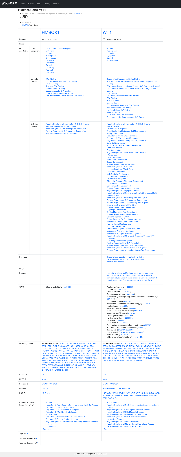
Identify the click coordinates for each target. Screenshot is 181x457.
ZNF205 (132, 360)
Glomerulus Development (116, 178)
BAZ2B (95, 343)
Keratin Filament (113, 402)
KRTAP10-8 (116, 353)
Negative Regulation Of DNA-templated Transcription (66, 128)
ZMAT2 (76, 367)
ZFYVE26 (69, 367)
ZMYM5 (83, 367)
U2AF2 (72, 365)
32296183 (77, 13)
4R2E (133, 393)
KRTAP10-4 (132, 351)
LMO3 (93, 353)
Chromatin (50, 50)
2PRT (118, 393)
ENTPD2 (83, 348)
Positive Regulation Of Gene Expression (122, 164)
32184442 (129, 318)
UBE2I (82, 365)
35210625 (126, 291)
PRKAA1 (45, 360)
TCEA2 (44, 365)
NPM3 (105, 355)
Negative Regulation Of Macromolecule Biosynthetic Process (130, 424)
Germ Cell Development (116, 143)
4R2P (138, 393)
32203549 (130, 287)
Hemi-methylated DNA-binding (118, 110)
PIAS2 (61, 358)
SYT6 (89, 362)
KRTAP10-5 (141, 351)
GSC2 (61, 353)
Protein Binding (52, 83)
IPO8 (141, 348)
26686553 (123, 306)
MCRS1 (53, 355)
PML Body (50, 72)
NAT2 (157, 353)
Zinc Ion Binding (113, 103)
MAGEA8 (141, 353)
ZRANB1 (139, 360)
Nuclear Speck (112, 60)
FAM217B (53, 351)
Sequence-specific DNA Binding (58, 91)
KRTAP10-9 (126, 353)
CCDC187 (79, 346)
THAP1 (122, 358)
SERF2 (155, 355)
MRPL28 (45, 358)
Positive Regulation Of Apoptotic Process (123, 188)
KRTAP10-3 (122, 351)
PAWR (121, 355)
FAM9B (158, 346)
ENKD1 (76, 348)
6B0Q (141, 395)
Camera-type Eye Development (119, 185)
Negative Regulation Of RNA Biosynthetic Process (126, 416)
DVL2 (138, 346)
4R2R (147, 393)
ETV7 (152, 346)
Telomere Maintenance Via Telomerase (61, 126)
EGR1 (147, 346)
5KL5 (118, 395)
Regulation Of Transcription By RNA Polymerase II (126, 140)
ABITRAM (62, 343)
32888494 (132, 308)
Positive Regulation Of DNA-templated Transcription (66, 131)
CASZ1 (135, 343)
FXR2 (44, 353)
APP (83, 343)
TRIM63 (156, 358)
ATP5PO (88, 343)
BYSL (55, 346)
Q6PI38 (129, 388)
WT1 (107, 32)
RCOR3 (75, 360)
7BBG (110, 398)
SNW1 (83, 362)
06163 (105, 379)
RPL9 (87, 360)
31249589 (131, 332)
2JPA (114, 393)
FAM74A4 (61, 351)
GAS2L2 (50, 353)
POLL (94, 358)
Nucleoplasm (51, 55)
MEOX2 (66, 355)
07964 (44, 379)
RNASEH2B (147, 355)
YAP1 (126, 360)
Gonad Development (115, 157)
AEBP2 (69, 343)
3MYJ (128, 393)
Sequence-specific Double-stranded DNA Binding (64, 95)
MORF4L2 (87, 355)
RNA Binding (112, 98)
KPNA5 (157, 348)
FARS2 (77, 351)
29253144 (141, 327)
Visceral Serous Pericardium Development (123, 214)
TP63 (139, 358)
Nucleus (49, 53)
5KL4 (114, 395)
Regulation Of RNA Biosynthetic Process (62, 412)
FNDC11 (89, 351)
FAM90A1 (70, 351)
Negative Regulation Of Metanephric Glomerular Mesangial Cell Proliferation (131, 237)
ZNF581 (51, 370)
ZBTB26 (62, 367)
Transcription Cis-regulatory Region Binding (123, 79)
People (38, 3)
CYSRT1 (125, 346)
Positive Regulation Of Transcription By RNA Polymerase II (130, 202)
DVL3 (143, 346)
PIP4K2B (73, 358)
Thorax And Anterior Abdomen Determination (124, 145)
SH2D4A (70, 362)
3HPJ (123, 393)
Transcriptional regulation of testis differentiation (125, 257)
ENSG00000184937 (110, 383)
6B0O (132, 395)
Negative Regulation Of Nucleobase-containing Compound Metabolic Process (72, 422)
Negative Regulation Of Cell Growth (120, 169)
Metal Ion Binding (113, 112)
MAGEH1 (45, 355)
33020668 (130, 294)
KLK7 (146, 348)
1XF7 (105, 393)
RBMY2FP (68, 360)
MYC (152, 353)
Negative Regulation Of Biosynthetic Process (124, 426)
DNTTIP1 (62, 348)
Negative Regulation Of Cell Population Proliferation (126, 152)
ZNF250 (89, 367)
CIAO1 (111, 346)
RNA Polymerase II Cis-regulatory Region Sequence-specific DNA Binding (132, 82)
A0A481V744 (108, 388)
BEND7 (44, 346)
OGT (110, 355)
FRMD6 (96, 351)
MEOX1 (59, 355)
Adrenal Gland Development (117, 171)
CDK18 (50, 348)
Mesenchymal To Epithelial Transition (121, 205)
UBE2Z (88, 365)
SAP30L (45, 362)
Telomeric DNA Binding (55, 86)
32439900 (120, 320)
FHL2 (105, 348)
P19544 (123, 388)
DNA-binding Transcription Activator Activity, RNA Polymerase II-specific (132, 89)
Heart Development (114, 147)
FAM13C (90, 348)
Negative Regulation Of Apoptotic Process (123, 190)
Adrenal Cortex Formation (117, 183)
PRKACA (138, 355)
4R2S (152, 393)
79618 (44, 374)
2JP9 (109, 393)
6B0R (146, 395)
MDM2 (147, 353)
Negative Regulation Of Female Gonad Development (127, 247)
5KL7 (127, 395)
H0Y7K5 (116, 388)
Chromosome (51, 58)
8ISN (115, 398)
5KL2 (105, 395)
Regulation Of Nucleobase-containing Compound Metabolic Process (72, 405)
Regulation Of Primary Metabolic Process (62, 419)
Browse (31, 3)
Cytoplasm (50, 60)
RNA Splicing (112, 155)
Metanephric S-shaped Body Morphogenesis (124, 233)
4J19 (48, 393)
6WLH (105, 398)
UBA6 (77, 365)
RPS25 (92, 360)
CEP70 (105, 346)
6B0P (137, 395)
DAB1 (56, 348)
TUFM (66, 365)
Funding (47, 3)
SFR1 (64, 362)
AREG (121, 343)
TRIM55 (149, 358)
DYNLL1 (70, 348)
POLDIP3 (88, 358)
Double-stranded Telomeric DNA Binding (61, 81)
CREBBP (118, 346)
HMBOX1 (50, 32)
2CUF (44, 393)
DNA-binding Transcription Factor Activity (123, 95)
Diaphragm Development (116, 209)
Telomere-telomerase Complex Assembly (62, 133)
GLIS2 (117, 348)
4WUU (157, 393)
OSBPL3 (115, 355)
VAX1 (94, 365)
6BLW (151, 395)
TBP (93, 362)
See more (46, 429)
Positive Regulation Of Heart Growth (121, 207)
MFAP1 (72, 355)
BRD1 (50, 346)
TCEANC (51, 365)
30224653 (123, 322)
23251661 (67, 287)
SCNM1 (52, 362)
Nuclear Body (51, 70)
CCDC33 (150, 343)
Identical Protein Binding (55, 88)
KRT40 (105, 351)
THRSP (129, 358)
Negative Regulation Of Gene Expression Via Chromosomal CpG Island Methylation (132, 194)
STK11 (110, 358)
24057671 (122, 329)
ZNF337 (96, 367)
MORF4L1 (79, 355)
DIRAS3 (132, 346)
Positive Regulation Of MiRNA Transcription (123, 243)
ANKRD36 (77, 343)
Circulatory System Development (119, 240)
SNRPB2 (77, 362)
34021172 (124, 334)
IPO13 (73, 353)
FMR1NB (110, 348)
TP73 (143, 358)
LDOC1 (134, 353)
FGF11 (82, 351)
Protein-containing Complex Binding (59, 93)
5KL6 (123, 395)
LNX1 (98, 353)
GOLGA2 (123, 348)
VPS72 (44, 367)
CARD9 (67, 346)
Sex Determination (114, 150)
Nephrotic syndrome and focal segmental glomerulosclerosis (130, 273)
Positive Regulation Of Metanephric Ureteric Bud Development (131, 250)
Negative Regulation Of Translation (120, 166)
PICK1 (66, 358)
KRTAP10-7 (107, 353)
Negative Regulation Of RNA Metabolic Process (125, 412)
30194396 (139, 332)
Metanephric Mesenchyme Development (122, 221)
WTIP (122, 360)
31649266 (123, 332)
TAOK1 (116, 358)
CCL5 (156, 343)
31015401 (132, 313)
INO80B (68, 353)
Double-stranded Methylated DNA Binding (123, 105)
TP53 (134, 358)
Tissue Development (115, 162)
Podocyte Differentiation (116, 226)
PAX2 (127, 355)
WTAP (116, 360)
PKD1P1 (81, 358)
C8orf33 (61, 346)
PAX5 (51, 358)
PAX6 (56, 358)
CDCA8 (44, 348)
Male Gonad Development (117, 159)
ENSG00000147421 (49, 383)
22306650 (130, 329)
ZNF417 (45, 370)
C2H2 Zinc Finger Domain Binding (120, 114)
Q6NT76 (45, 388)
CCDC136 (142, 343)
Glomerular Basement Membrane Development (125, 181)
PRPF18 (60, 360)
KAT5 (79, 353)
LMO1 (88, 353)
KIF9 (83, 353)
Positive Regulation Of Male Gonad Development (126, 245)
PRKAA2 (52, 360)
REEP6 (81, 360)
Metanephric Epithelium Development (121, 231)
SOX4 (105, 358)
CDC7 (92, 346)
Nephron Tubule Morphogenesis (119, 224)
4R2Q (143, 393)
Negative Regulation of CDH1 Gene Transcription (125, 259)
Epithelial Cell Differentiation (117, 176)
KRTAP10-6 (151, 351)
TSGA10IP (59, 365)
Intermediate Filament (115, 419)
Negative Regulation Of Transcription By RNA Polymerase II (69, 124)
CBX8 (72, 346)
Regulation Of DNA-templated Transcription (123, 138)
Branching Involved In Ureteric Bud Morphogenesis (126, 131)
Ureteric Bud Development (117, 128)
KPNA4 (151, 348)
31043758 (121, 289)
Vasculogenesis (113, 126)
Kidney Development (115, 133)
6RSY (156, 395)
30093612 (127, 301)
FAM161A (45, 351)
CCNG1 (86, 346)
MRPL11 (95, 355)
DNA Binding (51, 79)
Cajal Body (50, 67)
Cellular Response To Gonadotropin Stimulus (124, 219)
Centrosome (50, 62)
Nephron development (115, 261)
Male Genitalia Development (118, 174)
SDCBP (58, 362)
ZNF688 (65, 370)
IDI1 (137, 348)
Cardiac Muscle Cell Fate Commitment (122, 212)
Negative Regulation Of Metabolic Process (123, 421)
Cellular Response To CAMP (118, 216)
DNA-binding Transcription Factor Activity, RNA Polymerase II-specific (134, 86)
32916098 (110, 299)
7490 (104, 374)
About (23, 3)
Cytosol (49, 65)
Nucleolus (110, 53)
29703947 (147, 325)
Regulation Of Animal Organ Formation (122, 135)
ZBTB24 (55, 367)
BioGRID (25, 25)
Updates (56, 3)
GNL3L (56, 353)
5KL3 (109, 395)
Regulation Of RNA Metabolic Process (60, 407)
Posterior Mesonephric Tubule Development (123, 228)
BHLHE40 (128, 343)
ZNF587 (58, 370)
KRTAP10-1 (113, 351)
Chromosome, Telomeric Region (58, 48)
